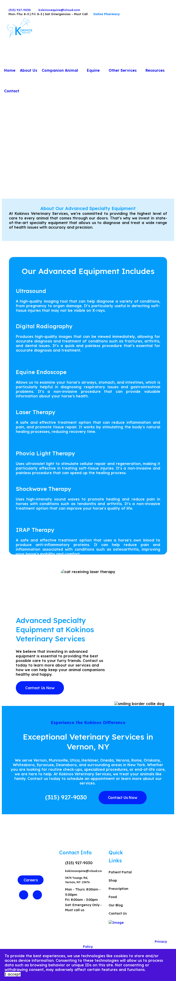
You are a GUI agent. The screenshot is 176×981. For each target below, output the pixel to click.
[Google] (37, 894)
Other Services (123, 70)
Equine (93, 70)
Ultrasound (31, 290)
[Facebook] (23, 894)
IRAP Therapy (35, 529)
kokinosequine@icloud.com (59, 10)
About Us (28, 70)
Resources (155, 70)
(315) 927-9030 (19, 10)
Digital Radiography (44, 326)
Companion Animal (60, 70)
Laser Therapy (35, 412)
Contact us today (44, 778)
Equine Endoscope (41, 372)
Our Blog (116, 905)
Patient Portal (120, 872)
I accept (13, 974)
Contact (11, 91)
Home (9, 70)
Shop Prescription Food (118, 888)
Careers (31, 880)
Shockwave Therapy (43, 488)
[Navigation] (169, 49)
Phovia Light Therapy (45, 453)
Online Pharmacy (106, 14)
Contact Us (118, 913)
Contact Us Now (40, 688)
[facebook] (7, 6)
